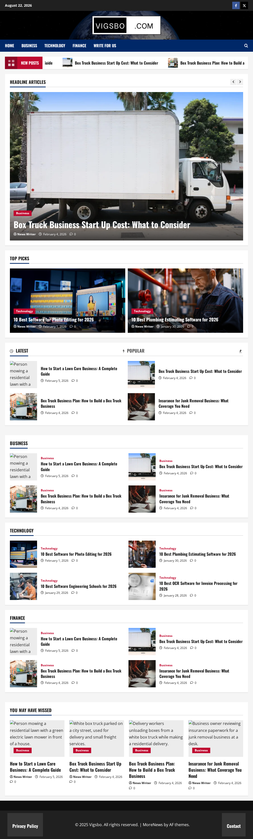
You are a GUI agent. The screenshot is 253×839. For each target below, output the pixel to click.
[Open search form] (246, 45)
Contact (234, 826)
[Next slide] (240, 82)
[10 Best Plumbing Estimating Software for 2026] (185, 300)
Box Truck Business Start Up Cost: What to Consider (93, 63)
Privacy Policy (25, 826)
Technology (54, 45)
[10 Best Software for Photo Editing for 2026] (67, 300)
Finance (79, 45)
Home (9, 45)
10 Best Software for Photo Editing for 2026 (54, 319)
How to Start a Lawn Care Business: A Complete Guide (23, 374)
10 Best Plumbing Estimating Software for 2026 (174, 319)
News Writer (26, 234)
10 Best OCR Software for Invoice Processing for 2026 (142, 586)
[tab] (19, 352)
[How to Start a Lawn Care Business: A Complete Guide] (37, 738)
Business (29, 45)
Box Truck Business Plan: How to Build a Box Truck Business (23, 406)
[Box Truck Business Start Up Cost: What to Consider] (126, 166)
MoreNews (153, 824)
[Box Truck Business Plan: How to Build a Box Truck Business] (156, 738)
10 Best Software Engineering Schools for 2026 (23, 586)
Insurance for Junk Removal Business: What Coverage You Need (141, 406)
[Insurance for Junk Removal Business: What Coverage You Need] (216, 738)
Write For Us (105, 45)
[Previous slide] (233, 82)
